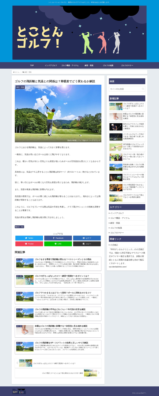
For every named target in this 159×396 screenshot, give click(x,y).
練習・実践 (20, 227)
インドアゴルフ (117, 213)
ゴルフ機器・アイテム (120, 217)
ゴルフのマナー (117, 232)
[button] (143, 89)
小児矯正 (114, 244)
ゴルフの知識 (116, 227)
